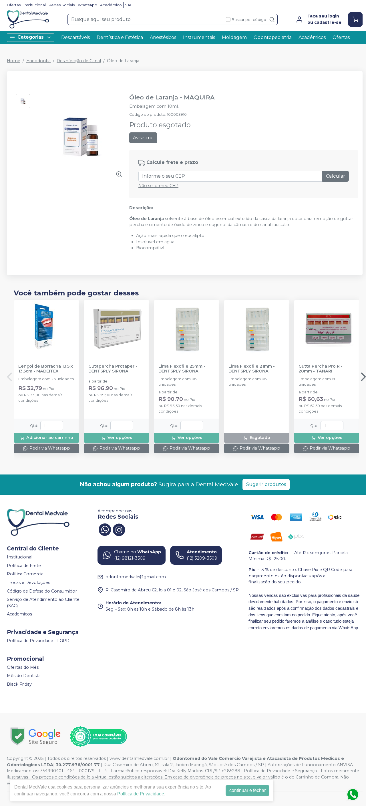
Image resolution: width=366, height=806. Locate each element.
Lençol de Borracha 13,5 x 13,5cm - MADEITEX (45, 369)
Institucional (35, 5)
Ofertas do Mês (23, 667)
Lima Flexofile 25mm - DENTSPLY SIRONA (181, 369)
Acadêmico (111, 5)
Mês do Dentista (24, 675)
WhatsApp (87, 5)
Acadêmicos (312, 37)
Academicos (19, 614)
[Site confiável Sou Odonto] (98, 737)
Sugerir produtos (266, 484)
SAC (129, 5)
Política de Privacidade (140, 793)
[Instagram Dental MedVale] (119, 529)
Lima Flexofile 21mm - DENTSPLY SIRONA (251, 369)
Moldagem (234, 37)
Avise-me (143, 137)
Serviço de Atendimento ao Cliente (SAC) (43, 602)
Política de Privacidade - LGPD (38, 640)
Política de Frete (24, 565)
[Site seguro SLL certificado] (35, 736)
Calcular (335, 176)
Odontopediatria (273, 37)
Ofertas (14, 5)
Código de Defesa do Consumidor (42, 591)
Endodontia (38, 60)
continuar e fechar (247, 790)
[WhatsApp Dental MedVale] (105, 529)
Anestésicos (163, 37)
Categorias (30, 37)
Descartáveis (75, 37)
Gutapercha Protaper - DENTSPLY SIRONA (112, 369)
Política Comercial (26, 574)
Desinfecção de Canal (79, 60)
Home (13, 60)
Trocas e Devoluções (28, 582)
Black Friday (19, 684)
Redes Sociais (62, 5)
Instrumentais (199, 37)
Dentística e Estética (120, 37)
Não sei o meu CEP (158, 185)
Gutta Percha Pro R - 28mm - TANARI (321, 369)
